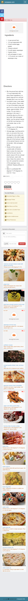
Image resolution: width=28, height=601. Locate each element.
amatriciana (10, 213)
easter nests (6, 507)
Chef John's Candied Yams (13, 209)
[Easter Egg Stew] (14, 478)
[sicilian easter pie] (14, 559)
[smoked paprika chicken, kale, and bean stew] (14, 356)
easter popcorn (6, 466)
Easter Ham (5, 446)
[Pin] (2, 19)
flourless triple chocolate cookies (12, 426)
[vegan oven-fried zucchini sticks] (14, 396)
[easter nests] (14, 498)
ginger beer (6, 284)
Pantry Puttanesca (11, 220)
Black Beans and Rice (12, 206)
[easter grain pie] (14, 519)
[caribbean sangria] (14, 336)
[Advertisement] (14, 12)
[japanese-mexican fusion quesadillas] (14, 376)
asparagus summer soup (10, 324)
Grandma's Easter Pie (8, 547)
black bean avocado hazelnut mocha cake (14, 304)
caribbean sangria (8, 345)
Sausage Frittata (11, 199)
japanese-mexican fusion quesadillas (13, 385)
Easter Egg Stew (7, 487)
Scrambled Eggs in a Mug (13, 196)
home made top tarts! (12, 203)
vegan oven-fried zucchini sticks (11, 405)
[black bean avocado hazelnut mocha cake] (14, 295)
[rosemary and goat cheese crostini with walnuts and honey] (14, 255)
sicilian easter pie (7, 568)
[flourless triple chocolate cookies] (14, 417)
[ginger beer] (14, 275)
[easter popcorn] (14, 458)
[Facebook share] (2, 11)
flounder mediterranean (12, 216)
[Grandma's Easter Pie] (14, 539)
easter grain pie (6, 527)
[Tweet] (2, 15)
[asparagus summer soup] (14, 315)
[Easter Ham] (14, 438)
